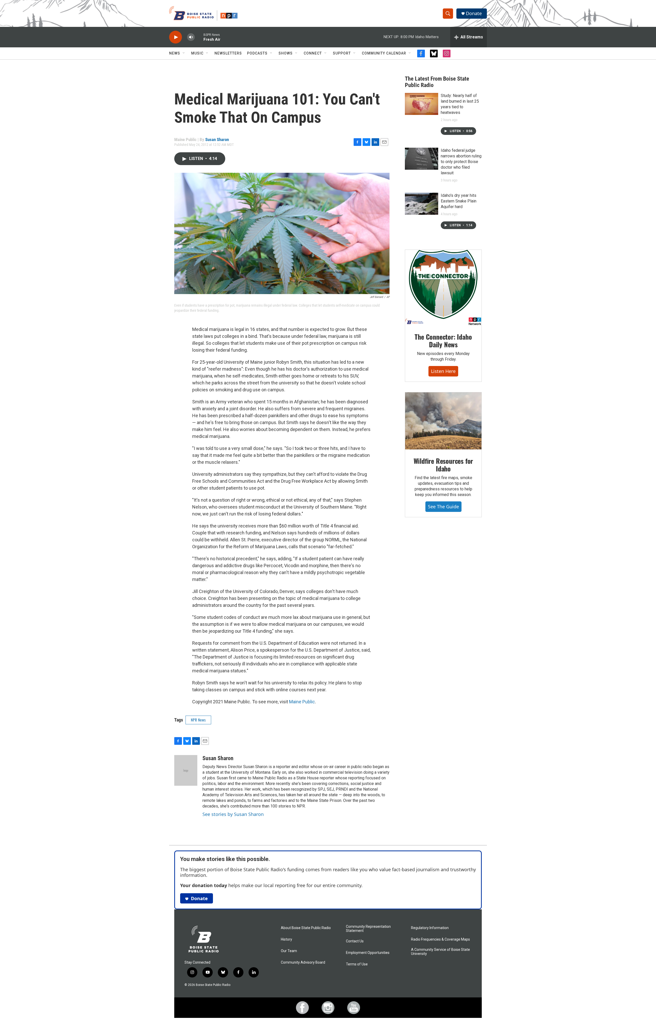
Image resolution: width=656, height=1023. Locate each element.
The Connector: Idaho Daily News (443, 340)
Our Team (289, 951)
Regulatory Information (430, 928)
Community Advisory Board (303, 962)
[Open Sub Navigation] (184, 53)
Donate (474, 13)
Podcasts (257, 53)
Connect (313, 53)
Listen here (443, 371)
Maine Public (302, 701)
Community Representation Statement (368, 929)
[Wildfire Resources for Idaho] (443, 421)
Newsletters (228, 53)
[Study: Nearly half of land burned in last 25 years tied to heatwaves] (421, 104)
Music (197, 53)
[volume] (191, 37)
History (286, 939)
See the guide (443, 506)
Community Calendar (384, 53)
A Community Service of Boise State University (440, 952)
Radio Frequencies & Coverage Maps (440, 939)
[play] (175, 37)
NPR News (198, 720)
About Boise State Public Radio (306, 928)
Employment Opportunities (367, 953)
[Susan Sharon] (185, 770)
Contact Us (355, 941)
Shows (286, 53)
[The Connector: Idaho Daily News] (443, 288)
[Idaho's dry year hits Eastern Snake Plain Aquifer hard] (421, 204)
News (174, 53)
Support (342, 53)
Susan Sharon (217, 139)
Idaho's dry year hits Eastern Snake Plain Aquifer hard (458, 201)
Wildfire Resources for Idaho (443, 464)
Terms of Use (357, 964)
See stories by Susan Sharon (233, 814)
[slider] (199, 37)
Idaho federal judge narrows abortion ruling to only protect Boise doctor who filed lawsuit (461, 161)
